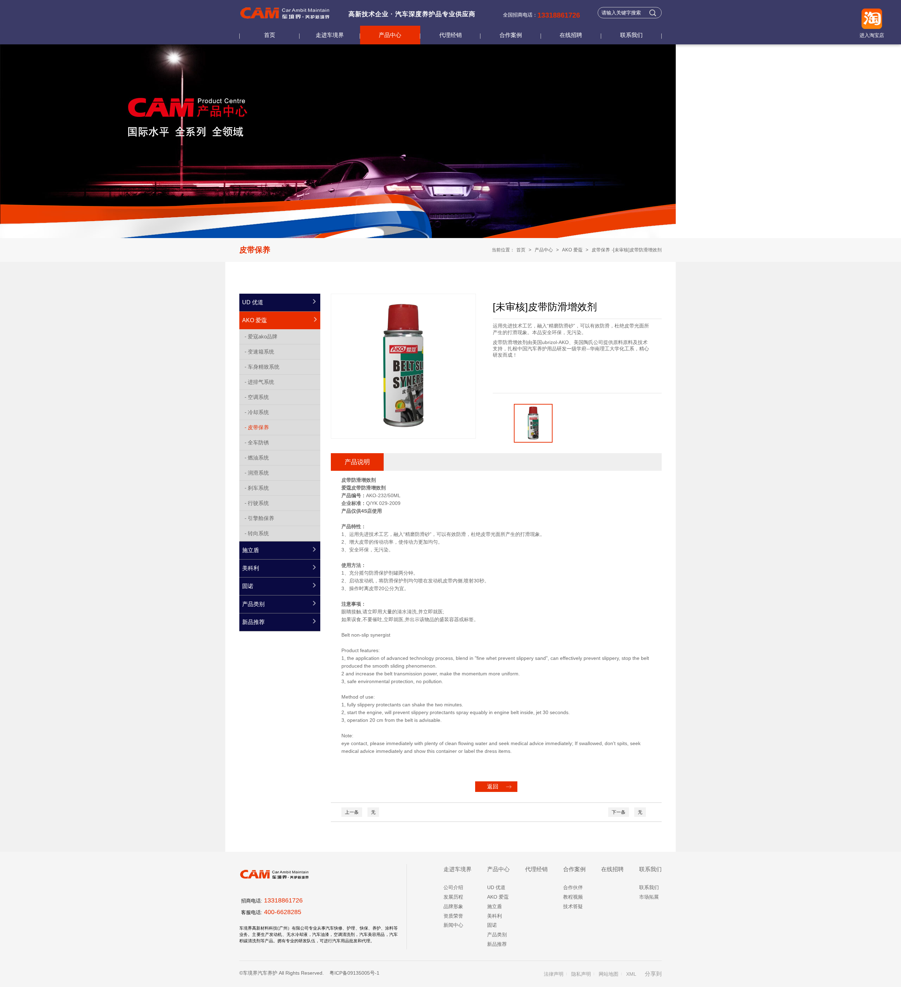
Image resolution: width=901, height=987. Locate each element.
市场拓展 (649, 897)
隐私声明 (581, 974)
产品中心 (390, 35)
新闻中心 (453, 925)
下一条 (618, 812)
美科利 (494, 916)
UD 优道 (496, 887)
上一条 (352, 812)
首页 (269, 35)
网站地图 (608, 974)
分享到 (653, 974)
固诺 (492, 925)
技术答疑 (573, 906)
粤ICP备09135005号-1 (354, 973)
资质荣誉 (453, 916)
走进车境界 (330, 35)
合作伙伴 (573, 887)
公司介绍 (453, 887)
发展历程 (453, 897)
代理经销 (450, 35)
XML (631, 974)
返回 (492, 786)
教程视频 (573, 897)
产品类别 (497, 934)
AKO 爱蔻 (572, 249)
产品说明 (357, 462)
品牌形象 (453, 906)
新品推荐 (497, 944)
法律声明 (553, 974)
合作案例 (510, 35)
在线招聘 (571, 35)
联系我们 (631, 35)
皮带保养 (601, 249)
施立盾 (494, 906)
